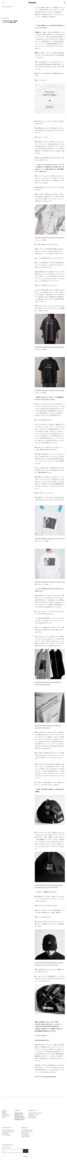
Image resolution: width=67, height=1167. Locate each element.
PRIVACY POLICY (6, 1115)
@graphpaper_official (18, 1112)
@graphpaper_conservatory (20, 1117)
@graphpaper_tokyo (18, 1114)
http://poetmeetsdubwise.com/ (42, 1040)
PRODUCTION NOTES (6, 6)
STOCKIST (4, 1111)
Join (26, 1150)
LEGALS (4, 1117)
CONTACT (4, 1110)
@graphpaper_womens (19, 1119)
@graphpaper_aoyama (19, 1116)
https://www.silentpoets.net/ (49, 1076)
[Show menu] (3, 2)
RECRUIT (4, 1113)
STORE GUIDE (5, 1114)
